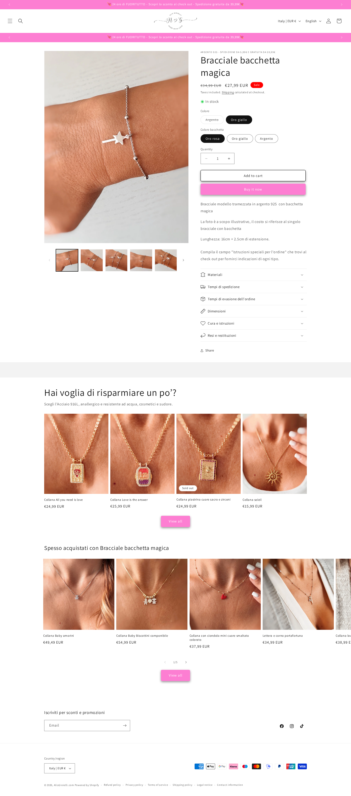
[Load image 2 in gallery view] (91, 260)
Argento (215, 120)
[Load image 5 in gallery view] (166, 260)
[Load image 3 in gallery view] (116, 260)
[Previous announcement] (9, 4)
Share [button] (209, 350)
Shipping (228, 92)
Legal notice (204, 784)
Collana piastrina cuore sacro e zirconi (203, 499)
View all (175, 521)
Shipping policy (182, 784)
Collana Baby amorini (58, 636)
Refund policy (112, 784)
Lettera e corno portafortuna (283, 636)
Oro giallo (239, 120)
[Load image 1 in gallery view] (67, 260)
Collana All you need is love (63, 500)
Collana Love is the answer (129, 500)
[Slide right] (183, 260)
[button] (10, 21)
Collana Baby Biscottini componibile (142, 636)
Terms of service (158, 784)
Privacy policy (134, 784)
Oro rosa (213, 138)
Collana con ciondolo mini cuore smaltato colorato (219, 638)
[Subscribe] (124, 725)
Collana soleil (252, 500)
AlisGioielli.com (64, 785)
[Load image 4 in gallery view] (141, 260)
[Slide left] (49, 260)
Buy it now (253, 189)
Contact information (230, 784)
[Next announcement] (341, 4)
